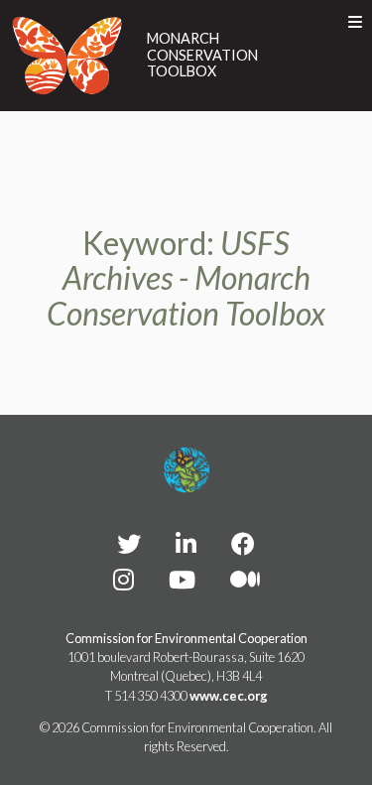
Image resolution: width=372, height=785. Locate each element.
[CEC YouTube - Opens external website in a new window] (182, 579)
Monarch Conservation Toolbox (202, 55)
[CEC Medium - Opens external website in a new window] (245, 579)
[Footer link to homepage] (186, 470)
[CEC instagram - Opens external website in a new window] (123, 579)
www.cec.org (228, 696)
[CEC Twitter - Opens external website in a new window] (129, 543)
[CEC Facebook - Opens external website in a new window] (243, 543)
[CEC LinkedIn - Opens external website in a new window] (186, 543)
